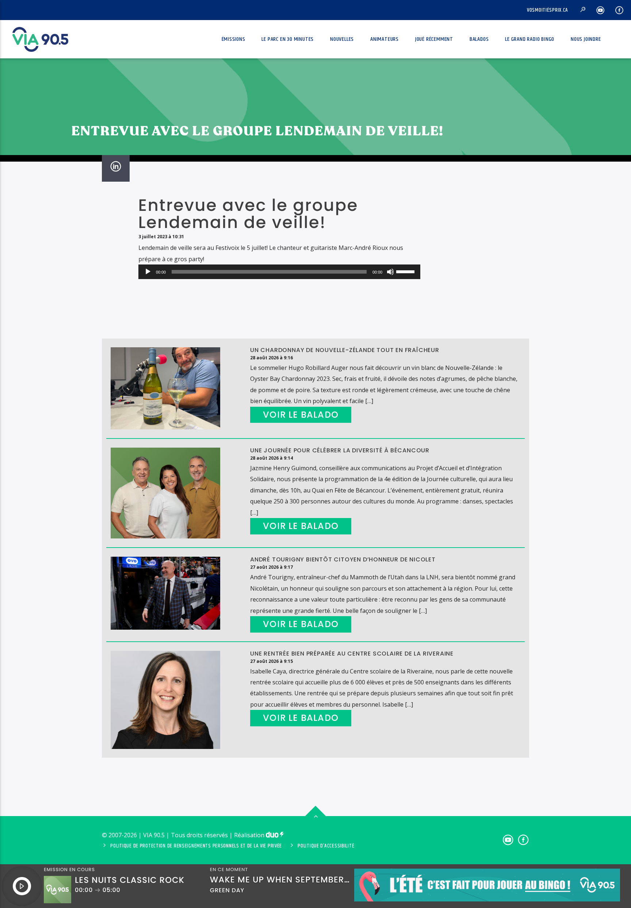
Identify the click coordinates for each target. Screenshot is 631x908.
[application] (279, 271)
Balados (479, 39)
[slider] (406, 271)
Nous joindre (586, 39)
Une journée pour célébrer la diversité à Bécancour (339, 450)
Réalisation (250, 835)
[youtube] (600, 10)
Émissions (233, 39)
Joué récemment (434, 39)
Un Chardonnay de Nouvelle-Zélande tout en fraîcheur (344, 350)
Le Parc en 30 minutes (287, 39)
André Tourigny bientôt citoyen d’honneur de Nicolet (343, 559)
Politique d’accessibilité (326, 846)
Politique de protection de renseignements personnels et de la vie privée (196, 846)
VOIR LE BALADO (301, 415)
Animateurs (384, 39)
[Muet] (390, 271)
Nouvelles (342, 39)
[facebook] (619, 10)
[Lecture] (148, 271)
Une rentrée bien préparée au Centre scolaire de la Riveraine (352, 653)
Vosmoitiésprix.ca (547, 10)
